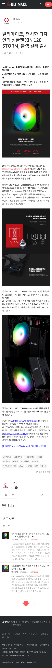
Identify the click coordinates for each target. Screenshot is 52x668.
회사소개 (6, 633)
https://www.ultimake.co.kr (14, 168)
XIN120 (39, 457)
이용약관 (16, 633)
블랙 (36, 466)
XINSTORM (29, 457)
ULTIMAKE (18, 457)
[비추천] (13, 495)
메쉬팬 (15, 461)
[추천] (5, 495)
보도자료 (8, 518)
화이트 (43, 466)
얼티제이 (17, 19)
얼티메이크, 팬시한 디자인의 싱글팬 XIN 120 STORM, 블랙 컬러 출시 (25, 39)
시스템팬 (35, 461)
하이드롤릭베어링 (9, 466)
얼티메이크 (7, 457)
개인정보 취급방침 (30, 633)
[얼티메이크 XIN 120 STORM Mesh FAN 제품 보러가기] (24, 446)
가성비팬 (29, 466)
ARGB (21, 466)
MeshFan (6, 461)
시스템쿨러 (25, 461)
